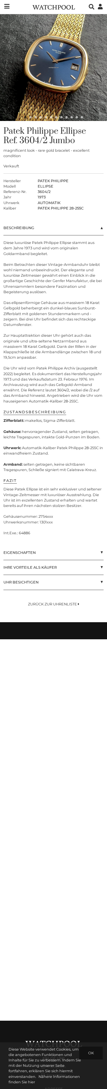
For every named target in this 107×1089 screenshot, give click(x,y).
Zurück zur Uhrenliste (53, 604)
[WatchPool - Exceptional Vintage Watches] (53, 7)
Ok (91, 1053)
